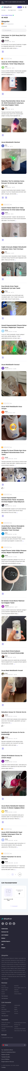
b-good (3, 993)
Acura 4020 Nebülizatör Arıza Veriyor (11, 407)
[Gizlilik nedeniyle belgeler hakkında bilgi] (2, 51)
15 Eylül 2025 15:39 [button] (8, 534)
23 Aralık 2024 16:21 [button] (8, 761)
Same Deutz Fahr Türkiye (20, 1030)
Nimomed (16, 991)
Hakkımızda (4, 928)
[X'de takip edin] (2, 923)
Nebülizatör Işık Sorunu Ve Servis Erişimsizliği (12, 733)
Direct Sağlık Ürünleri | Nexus (20, 987)
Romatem (16, 985)
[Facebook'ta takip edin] (10, 923)
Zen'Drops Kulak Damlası (19, 1028)
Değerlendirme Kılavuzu (7, 1061)
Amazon (16, 1013)
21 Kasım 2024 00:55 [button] (9, 862)
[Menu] (26, 7)
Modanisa (3, 1005)
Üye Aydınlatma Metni (7, 1049)
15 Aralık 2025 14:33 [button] (8, 368)
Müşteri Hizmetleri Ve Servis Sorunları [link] (11, 858)
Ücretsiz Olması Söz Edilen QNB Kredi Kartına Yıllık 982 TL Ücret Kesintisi (14, 972)
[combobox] (14, 30)
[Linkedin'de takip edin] (14, 923)
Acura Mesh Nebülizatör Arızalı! (12, 670)
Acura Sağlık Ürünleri (12, 10)
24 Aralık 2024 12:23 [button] (9, 738)
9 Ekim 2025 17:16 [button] (8, 505)
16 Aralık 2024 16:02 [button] (9, 812)
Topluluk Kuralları (5, 1057)
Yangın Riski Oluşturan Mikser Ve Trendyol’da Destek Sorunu (14, 974)
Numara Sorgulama (5, 1011)
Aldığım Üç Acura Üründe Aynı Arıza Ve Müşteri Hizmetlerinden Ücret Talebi (13, 452)
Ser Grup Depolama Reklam (7, 1026)
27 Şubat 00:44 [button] (8, 187)
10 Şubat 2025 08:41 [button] (9, 674)
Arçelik (3, 1007)
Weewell (16, 989)
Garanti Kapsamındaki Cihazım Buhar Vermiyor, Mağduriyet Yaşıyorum (14, 326)
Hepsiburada (17, 1005)
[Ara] (23, 7)
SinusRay (3, 985)
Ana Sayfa (3, 10)
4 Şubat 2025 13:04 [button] (9, 716)
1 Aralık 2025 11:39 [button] (8, 412)
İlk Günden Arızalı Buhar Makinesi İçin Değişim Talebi (12, 602)
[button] (6, 59)
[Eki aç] (14, 84)
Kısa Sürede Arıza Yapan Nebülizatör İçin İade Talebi (10, 287)
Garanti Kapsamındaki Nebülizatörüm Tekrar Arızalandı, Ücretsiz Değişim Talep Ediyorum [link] (12, 500)
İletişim (3, 947)
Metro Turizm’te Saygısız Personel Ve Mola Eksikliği (13, 970)
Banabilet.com (4, 1024)
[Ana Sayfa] (6, 7)
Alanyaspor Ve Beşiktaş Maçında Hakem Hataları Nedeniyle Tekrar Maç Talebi (14, 976)
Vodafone (3, 1013)
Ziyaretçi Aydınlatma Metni (8, 1052)
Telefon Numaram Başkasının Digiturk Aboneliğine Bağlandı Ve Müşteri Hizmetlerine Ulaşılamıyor (14, 958)
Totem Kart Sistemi (5, 1022)
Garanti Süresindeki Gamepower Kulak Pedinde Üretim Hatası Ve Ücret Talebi (14, 960)
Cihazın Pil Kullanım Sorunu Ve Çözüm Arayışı (11, 756)
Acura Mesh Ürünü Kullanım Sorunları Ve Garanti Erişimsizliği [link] (12, 652)
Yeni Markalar (4, 998)
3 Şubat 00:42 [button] (7, 253)
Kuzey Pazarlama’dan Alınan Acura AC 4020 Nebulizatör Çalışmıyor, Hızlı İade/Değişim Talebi (13, 103)
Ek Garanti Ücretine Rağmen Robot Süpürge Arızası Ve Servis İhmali (14, 968)
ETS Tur (16, 1011)
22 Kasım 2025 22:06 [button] (9, 458)
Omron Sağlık (4, 989)
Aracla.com (3, 1030)
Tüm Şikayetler (4, 978)
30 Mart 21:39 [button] (7, 109)
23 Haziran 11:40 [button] (8, 68)
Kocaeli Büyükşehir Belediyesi (20, 1022)
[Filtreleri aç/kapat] (25, 26)
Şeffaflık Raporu (5, 941)
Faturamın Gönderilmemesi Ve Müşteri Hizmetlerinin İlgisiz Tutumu (14, 964)
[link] (2, 488)
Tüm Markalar (4, 996)
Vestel (15, 1007)
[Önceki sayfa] (8, 874)
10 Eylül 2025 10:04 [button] (9, 556)
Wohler (3, 991)
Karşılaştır (15, 906)
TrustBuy (3, 1067)
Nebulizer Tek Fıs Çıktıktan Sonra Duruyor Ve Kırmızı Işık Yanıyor (12, 182)
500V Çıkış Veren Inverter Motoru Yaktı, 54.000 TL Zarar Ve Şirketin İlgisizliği (14, 962)
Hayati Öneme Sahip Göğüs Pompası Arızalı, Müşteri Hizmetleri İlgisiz (13, 551)
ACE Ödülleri (4, 935)
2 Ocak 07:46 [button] (7, 292)
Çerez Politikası (5, 1059)
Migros (15, 1009)
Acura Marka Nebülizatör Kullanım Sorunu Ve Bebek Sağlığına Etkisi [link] (13, 807)
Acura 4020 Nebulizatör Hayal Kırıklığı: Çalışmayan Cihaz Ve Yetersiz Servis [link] (11, 834)
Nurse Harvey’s (4, 987)
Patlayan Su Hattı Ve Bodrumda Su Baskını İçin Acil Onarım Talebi (14, 966)
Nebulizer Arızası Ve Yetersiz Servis (13, 712)
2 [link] (15, 874)
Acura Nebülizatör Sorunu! (10, 364)
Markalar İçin (4, 931)
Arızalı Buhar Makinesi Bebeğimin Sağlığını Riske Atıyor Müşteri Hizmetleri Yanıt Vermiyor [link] (12, 528)
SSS (2, 944)
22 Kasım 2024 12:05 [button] (9, 840)
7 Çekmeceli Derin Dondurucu (7, 1037)
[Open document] (2, 197)
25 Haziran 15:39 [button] (8, 41)
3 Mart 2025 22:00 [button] (8, 657)
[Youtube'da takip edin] (6, 923)
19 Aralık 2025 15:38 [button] (8, 331)
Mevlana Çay (17, 1024)
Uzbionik (3, 1028)
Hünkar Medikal (17, 993)
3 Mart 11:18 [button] (7, 146)
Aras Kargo (3, 1009)
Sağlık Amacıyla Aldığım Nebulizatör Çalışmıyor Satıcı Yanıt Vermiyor (13, 248)
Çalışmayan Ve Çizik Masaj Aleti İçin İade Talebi (13, 36)
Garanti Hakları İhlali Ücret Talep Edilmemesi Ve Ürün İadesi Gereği (13, 209)
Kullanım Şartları (5, 1054)
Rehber (3, 938)
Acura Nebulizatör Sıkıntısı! (10, 142)
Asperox (16, 1026)
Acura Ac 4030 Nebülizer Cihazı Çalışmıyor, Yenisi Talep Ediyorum (12, 63)
